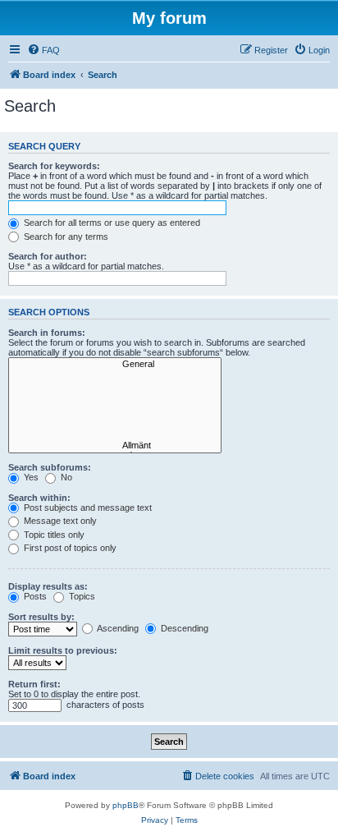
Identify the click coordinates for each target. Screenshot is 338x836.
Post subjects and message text (86, 507)
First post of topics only (68, 548)
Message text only (59, 521)
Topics (80, 596)
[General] (115, 364)
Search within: (39, 498)
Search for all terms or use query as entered (110, 222)
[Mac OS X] (115, 410)
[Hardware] (115, 376)
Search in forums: (46, 333)
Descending (183, 628)
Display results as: (48, 586)
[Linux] (115, 423)
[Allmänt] (115, 446)
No (65, 477)
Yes (30, 477)
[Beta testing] (115, 434)
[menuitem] (43, 50)
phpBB (125, 805)
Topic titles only (52, 535)
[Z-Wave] (115, 387)
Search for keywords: (54, 166)
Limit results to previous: (62, 650)
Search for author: (47, 256)
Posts (34, 596)
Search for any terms (64, 236)
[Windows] (115, 399)
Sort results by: (41, 617)
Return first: (34, 684)
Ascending (117, 628)
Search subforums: (49, 467)
